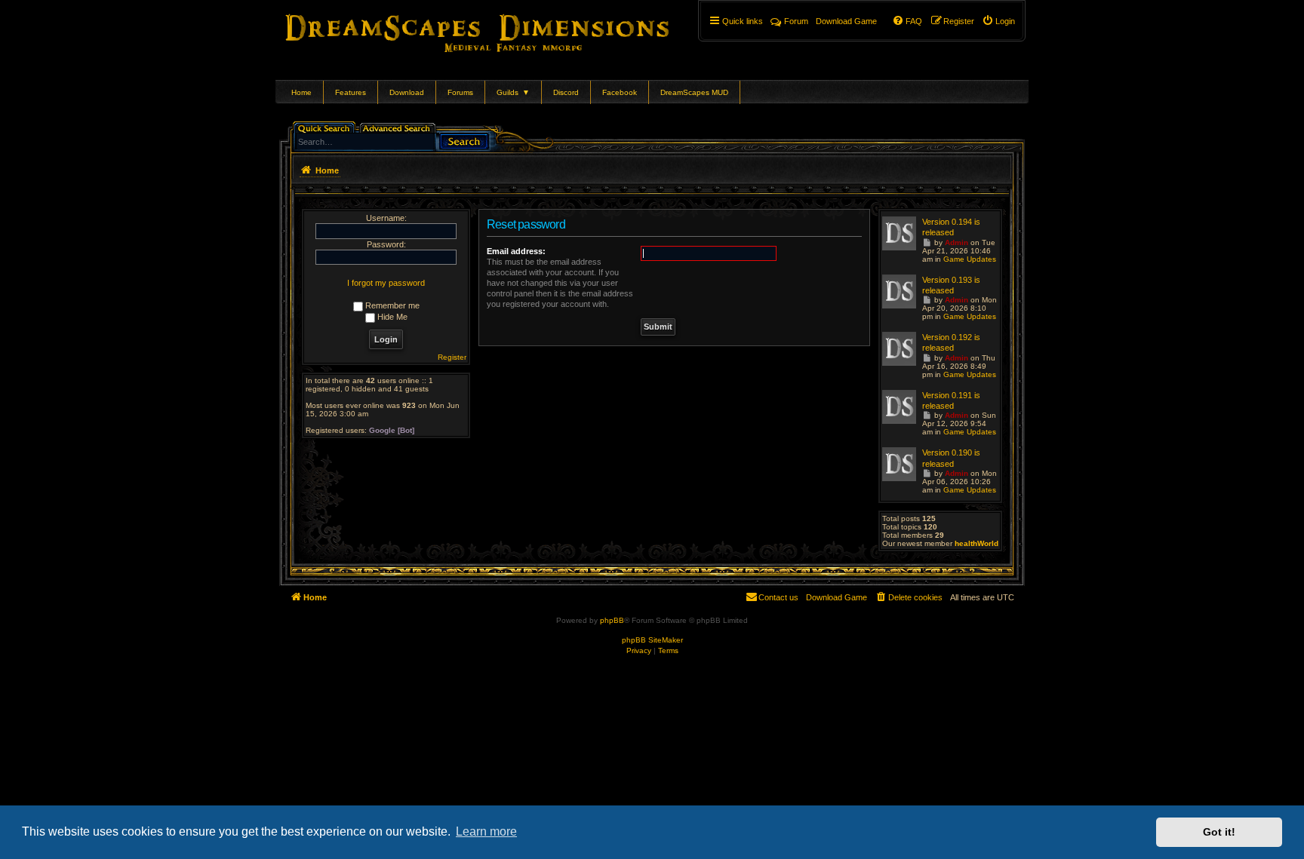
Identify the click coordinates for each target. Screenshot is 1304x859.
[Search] (464, 140)
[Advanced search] (398, 127)
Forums (460, 92)
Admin (956, 242)
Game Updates (969, 259)
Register (452, 357)
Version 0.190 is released (951, 458)
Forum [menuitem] (796, 21)
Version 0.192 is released (951, 342)
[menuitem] (998, 21)
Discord (566, 92)
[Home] (498, 30)
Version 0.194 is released (951, 227)
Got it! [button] (1219, 832)
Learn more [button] (486, 831)
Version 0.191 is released (951, 400)
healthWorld (976, 543)
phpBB (612, 620)
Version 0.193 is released (951, 285)
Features (350, 92)
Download (406, 92)
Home (301, 92)
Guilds (513, 92)
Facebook (619, 92)
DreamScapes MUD (694, 92)
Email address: (516, 251)
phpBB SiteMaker (652, 640)
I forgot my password (386, 282)
